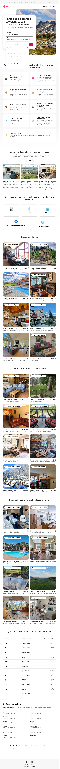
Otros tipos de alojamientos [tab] (25, 707)
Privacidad (26, 766)
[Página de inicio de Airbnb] (7, 6)
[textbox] (12, 40)
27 (20, 63)
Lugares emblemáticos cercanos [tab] (43, 707)
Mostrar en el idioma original (43, 2)
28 (23, 63)
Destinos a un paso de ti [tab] (9, 707)
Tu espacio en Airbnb (49, 6)
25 (14, 63)
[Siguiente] (32, 160)
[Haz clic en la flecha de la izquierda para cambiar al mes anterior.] (8, 44)
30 (8, 66)
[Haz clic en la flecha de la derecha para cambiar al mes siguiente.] (26, 44)
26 (17, 63)
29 (26, 63)
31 (11, 66)
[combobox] (19, 34)
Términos (32, 766)
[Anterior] (26, 160)
